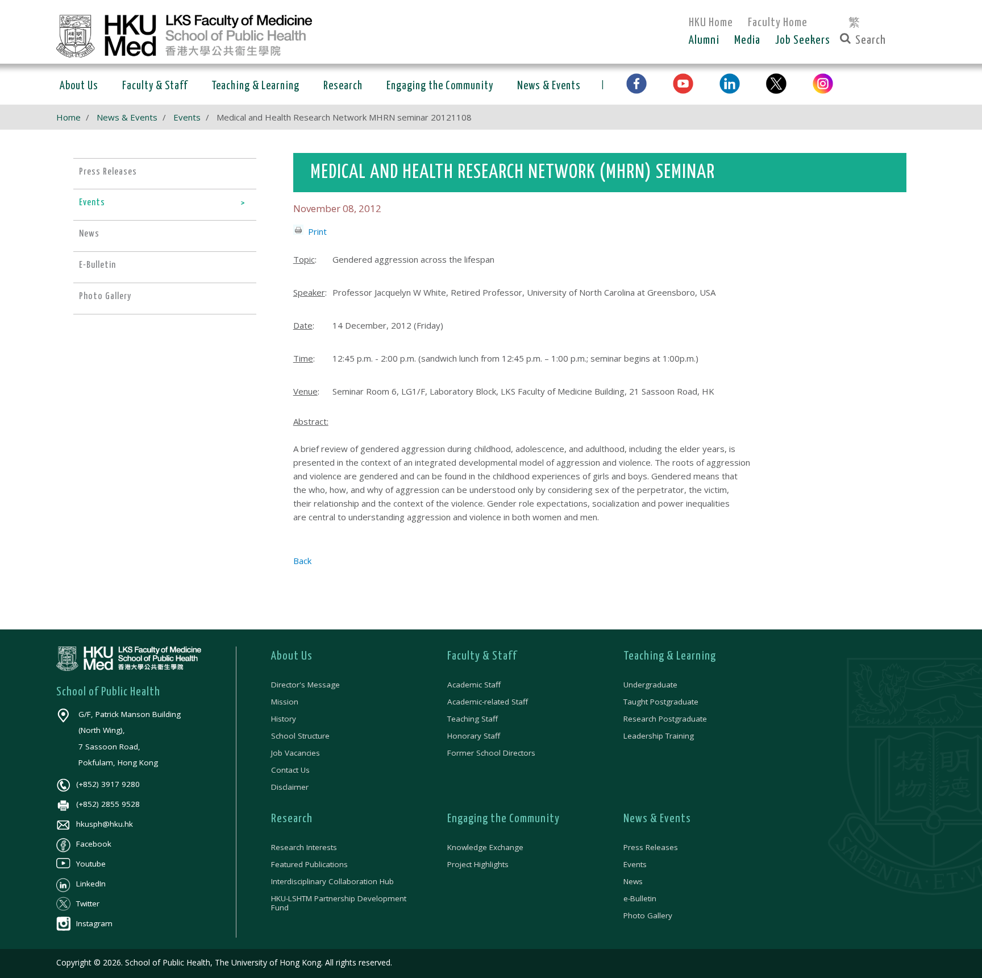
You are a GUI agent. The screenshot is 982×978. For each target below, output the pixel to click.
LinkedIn (91, 883)
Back (302, 560)
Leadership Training (658, 736)
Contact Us (290, 770)
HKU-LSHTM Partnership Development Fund (338, 903)
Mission (284, 702)
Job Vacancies (295, 753)
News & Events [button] (549, 86)
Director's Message (305, 684)
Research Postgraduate (665, 719)
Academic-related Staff (487, 702)
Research (292, 818)
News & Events (127, 117)
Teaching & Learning (669, 656)
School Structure (300, 736)
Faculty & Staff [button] (155, 86)
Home (68, 117)
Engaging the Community (503, 818)
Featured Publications (309, 864)
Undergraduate (650, 684)
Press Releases (650, 847)
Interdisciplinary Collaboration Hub (332, 881)
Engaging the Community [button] (439, 86)
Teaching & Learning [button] (255, 86)
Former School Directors (491, 753)
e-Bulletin (639, 898)
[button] (636, 84)
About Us (292, 656)
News (633, 881)
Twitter (87, 903)
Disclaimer (290, 787)
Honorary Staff (473, 736)
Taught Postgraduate (660, 702)
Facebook (93, 844)
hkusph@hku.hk (104, 824)
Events (187, 117)
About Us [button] (79, 86)
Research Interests (304, 847)
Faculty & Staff (482, 656)
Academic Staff (474, 684)
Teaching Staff (472, 719)
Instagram (94, 923)
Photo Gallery (647, 915)
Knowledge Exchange (485, 847)
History (283, 719)
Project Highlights (478, 864)
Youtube (91, 864)
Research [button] (343, 86)
